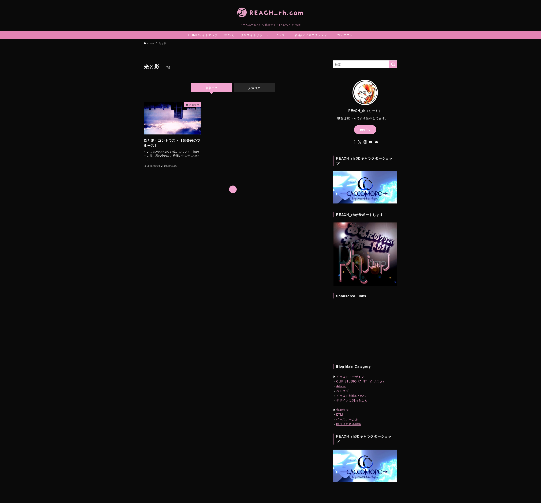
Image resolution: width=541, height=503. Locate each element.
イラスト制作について (351, 395)
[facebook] (354, 142)
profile (365, 129)
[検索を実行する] (393, 64)
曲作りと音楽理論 (348, 424)
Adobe (341, 386)
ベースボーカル (347, 419)
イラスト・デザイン (350, 376)
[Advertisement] (365, 330)
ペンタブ (342, 391)
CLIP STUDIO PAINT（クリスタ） (361, 381)
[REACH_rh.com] (270, 12)
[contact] (376, 142)
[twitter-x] (360, 142)
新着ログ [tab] (211, 88)
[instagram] (365, 142)
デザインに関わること (351, 400)
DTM (339, 414)
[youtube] (371, 142)
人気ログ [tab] (254, 88)
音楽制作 (342, 410)
